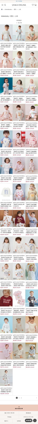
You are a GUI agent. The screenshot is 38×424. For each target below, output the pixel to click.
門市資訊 (9, 417)
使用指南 (19, 421)
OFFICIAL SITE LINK (28, 417)
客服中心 (6, 421)
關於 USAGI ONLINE (9, 413)
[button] (1, 1)
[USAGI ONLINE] (19, 5)
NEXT (36, 397)
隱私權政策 (28, 413)
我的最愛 (32, 5)
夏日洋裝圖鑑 (19, 1)
